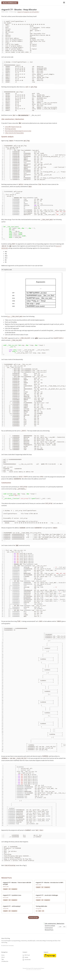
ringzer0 (19, 12)
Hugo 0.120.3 (31, 968)
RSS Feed (27, 955)
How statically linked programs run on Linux (18, 131)
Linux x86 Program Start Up (13, 126)
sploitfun (36, 12)
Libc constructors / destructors (54, 923)
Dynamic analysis (50, 925)
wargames (26, 12)
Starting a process (10, 129)
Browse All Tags (33, 917)
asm (31, 12)
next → (64, 926)
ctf (23, 12)
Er (40, 968)
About (3, 957)
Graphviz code (7, 269)
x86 (33, 12)
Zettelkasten (4, 961)
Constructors (49, 928)
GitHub (26, 957)
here (8, 316)
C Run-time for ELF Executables (14, 133)
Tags (2, 959)
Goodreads (27, 959)
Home (2, 955)
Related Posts (49, 930)
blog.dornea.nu (10, 3)
